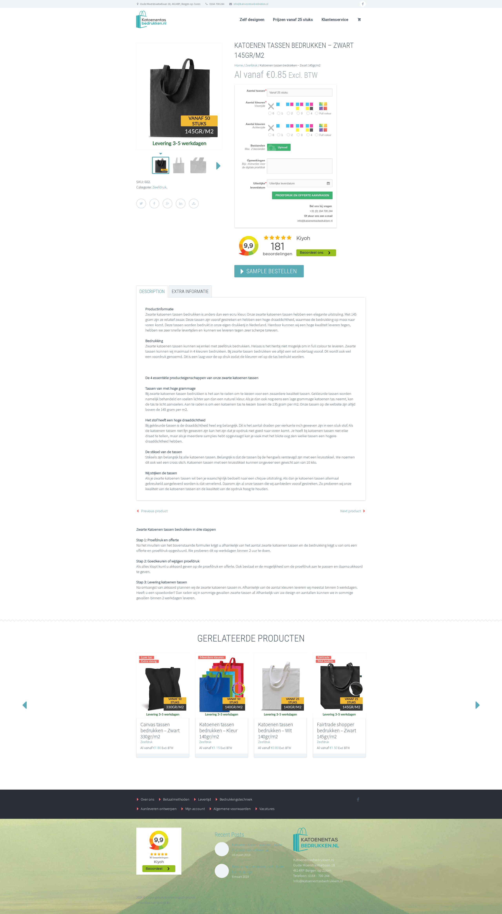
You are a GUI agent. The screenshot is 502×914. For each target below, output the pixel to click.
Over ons (147, 799)
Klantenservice (335, 19)
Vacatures (267, 808)
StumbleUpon (194, 203)
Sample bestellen (271, 271)
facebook (363, 4)
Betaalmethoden (176, 799)
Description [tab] (152, 291)
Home (238, 65)
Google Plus (167, 203)
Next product (350, 511)
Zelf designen (252, 19)
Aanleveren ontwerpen (159, 808)
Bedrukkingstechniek (236, 799)
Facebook (154, 203)
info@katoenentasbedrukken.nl (251, 4)
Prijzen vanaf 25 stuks (293, 19)
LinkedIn (181, 203)
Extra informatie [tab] (190, 291)
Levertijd (204, 799)
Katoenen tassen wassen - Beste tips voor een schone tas (257, 847)
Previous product (154, 511)
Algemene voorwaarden (232, 808)
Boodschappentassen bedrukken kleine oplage (258, 869)
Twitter (141, 203)
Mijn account (195, 808)
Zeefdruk (159, 187)
